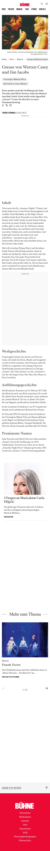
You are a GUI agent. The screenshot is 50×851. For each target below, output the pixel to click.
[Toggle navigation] (46, 4)
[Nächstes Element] (46, 688)
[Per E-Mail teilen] (10, 105)
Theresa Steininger (8, 113)
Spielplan (43, 9)
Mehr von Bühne (11, 788)
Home (4, 59)
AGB (25, 832)
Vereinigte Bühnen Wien (15, 79)
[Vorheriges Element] (3, 688)
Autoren (25, 821)
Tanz (27, 9)
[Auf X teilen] (6, 105)
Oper (3, 9)
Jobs (25, 824)
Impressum (25, 828)
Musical (20, 9)
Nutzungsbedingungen (25, 836)
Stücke (34, 9)
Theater (11, 9)
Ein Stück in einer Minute (15, 84)
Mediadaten (25, 817)
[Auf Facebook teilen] (2, 105)
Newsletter (25, 813)
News (12, 59)
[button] (42, 4)
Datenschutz (25, 840)
